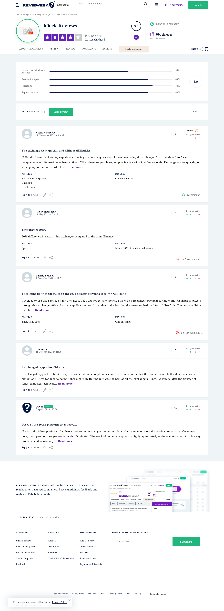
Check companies (24, 558)
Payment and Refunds (91, 564)
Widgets (84, 552)
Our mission (54, 546)
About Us (53, 541)
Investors (52, 552)
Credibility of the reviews (61, 558)
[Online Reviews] (38, 4)
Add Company (87, 541)
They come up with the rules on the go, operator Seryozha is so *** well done (74, 293)
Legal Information (60, 594)
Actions (107, 49)
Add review (176, 4)
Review (70, 49)
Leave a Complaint (25, 546)
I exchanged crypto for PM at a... (44, 367)
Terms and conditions (96, 594)
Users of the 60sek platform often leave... (49, 424)
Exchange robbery (34, 229)
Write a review (23, 541)
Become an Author (25, 552)
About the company (31, 49)
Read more (76, 167)
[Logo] (28, 30)
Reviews (55, 49)
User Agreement (115, 594)
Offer (128, 594)
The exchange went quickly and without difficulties (56, 150)
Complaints (89, 49)
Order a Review (88, 546)
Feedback (20, 564)
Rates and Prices (88, 558)
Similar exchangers (133, 49)
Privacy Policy (77, 594)
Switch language (158, 594)
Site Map (137, 594)
